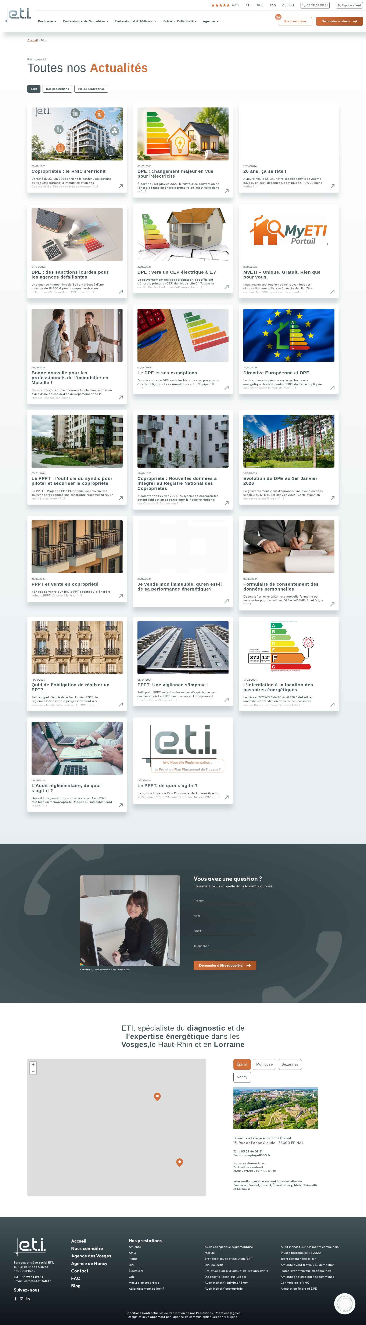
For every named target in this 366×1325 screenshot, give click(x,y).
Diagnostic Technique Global (225, 1277)
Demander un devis (336, 21)
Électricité (136, 1271)
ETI (248, 5)
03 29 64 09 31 (317, 5)
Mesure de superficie (144, 1283)
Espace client (351, 5)
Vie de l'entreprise (91, 89)
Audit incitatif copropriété (224, 1288)
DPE (132, 1265)
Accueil (32, 40)
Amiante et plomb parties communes (307, 1277)
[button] (33, 1065)
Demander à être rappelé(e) (221, 965)
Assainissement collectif (146, 1288)
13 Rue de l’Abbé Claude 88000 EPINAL (34, 1267)
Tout (34, 89)
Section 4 (219, 1316)
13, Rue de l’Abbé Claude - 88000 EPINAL (268, 1142)
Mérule (210, 1253)
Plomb (133, 1259)
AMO (132, 1253)
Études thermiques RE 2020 (301, 1253)
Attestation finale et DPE (299, 1288)
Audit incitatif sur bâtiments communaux (310, 1247)
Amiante (135, 1247)
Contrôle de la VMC (295, 1283)
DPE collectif (214, 1265)
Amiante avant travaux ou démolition (308, 1265)
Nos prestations (292, 20)
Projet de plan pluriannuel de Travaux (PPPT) (237, 1271)
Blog (260, 5)
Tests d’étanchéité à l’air (298, 1259)
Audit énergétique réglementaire (229, 1247)
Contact (288, 5)
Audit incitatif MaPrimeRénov (226, 1283)
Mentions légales (228, 1312)
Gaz (131, 1277)
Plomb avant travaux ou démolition (306, 1271)
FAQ (273, 5)
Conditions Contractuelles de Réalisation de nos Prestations (169, 1312)
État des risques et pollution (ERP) (229, 1259)
